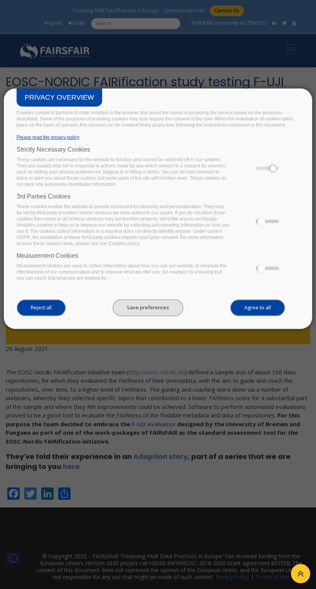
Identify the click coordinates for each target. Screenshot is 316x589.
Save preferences (148, 307)
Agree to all (257, 307)
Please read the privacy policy (48, 137)
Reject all (41, 307)
